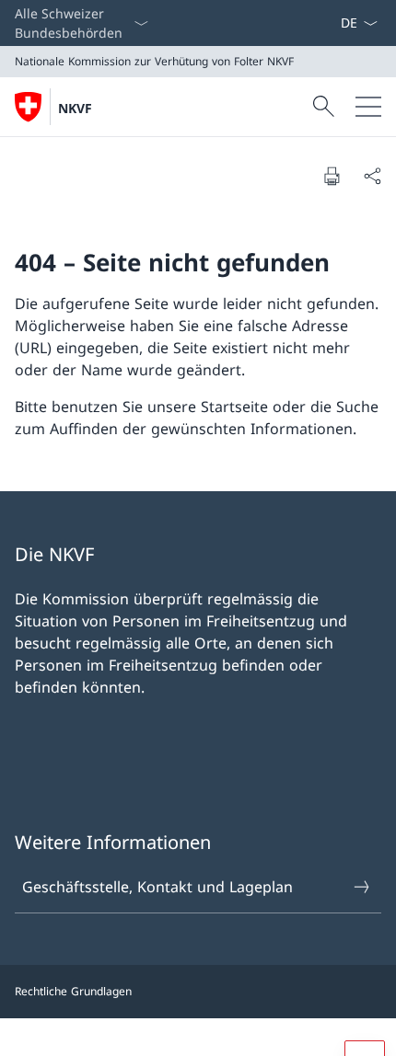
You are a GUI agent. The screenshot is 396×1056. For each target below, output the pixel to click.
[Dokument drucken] (331, 175)
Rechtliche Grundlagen (73, 991)
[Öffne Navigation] (368, 106)
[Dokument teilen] (372, 175)
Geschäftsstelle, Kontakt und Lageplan (157, 887)
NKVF (75, 108)
